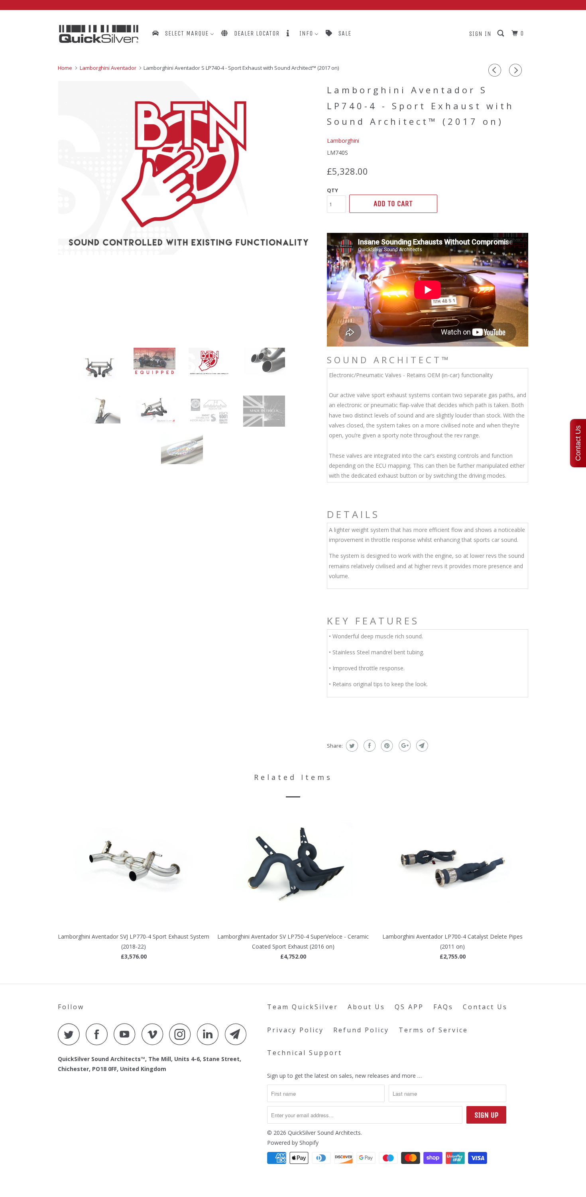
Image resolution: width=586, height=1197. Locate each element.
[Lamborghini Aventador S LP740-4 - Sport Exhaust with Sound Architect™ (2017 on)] (188, 168)
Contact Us (485, 1006)
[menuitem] (182, 33)
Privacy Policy (295, 1030)
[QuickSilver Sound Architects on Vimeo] (154, 1034)
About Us (366, 1006)
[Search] (501, 33)
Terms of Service (433, 1030)
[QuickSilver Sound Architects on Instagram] (182, 1034)
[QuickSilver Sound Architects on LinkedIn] (210, 1034)
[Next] (516, 70)
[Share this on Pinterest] (386, 746)
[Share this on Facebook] (369, 746)
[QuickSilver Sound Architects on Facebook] (99, 1034)
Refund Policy (361, 1030)
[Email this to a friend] (421, 746)
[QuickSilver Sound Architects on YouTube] (127, 1034)
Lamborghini (343, 140)
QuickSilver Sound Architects (324, 1132)
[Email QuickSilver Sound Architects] (238, 1034)
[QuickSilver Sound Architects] (99, 34)
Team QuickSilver (302, 1006)
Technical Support (304, 1052)
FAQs (443, 1006)
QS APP (409, 1006)
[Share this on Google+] (404, 746)
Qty (332, 190)
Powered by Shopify (293, 1142)
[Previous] (495, 70)
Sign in (480, 33)
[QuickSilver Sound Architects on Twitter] (71, 1034)
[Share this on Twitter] (351, 746)
